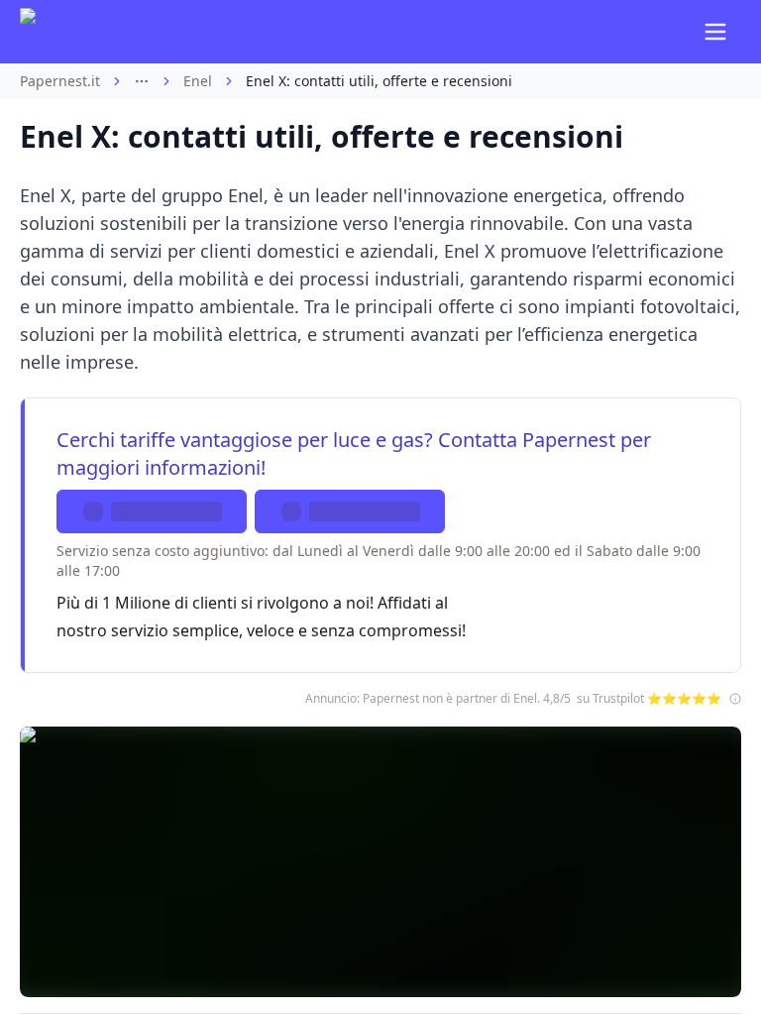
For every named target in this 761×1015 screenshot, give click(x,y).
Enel (197, 80)
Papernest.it (60, 80)
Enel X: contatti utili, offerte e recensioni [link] (379, 80)
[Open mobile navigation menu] (715, 31)
